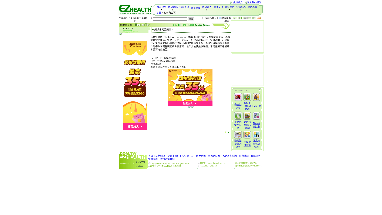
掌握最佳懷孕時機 (247, 106)
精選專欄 (195, 8)
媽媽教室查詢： (230, 156)
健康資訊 (173, 7)
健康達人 (207, 7)
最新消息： (161, 156)
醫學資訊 (184, 7)
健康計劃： (245, 156)
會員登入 (238, 2)
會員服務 (241, 7)
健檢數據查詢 (167, 159)
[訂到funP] (192, 107)
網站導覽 (252, 7)
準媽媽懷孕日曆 (238, 124)
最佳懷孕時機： (199, 156)
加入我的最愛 (254, 2)
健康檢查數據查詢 (256, 143)
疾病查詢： (154, 159)
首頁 (158, 12)
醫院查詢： (257, 156)
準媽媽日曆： (215, 156)
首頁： (151, 156)
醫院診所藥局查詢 (238, 143)
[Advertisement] (191, 113)
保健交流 (218, 7)
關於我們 (229, 7)
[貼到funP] (189, 107)
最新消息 (161, 7)
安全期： (186, 156)
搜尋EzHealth (211, 18)
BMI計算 (256, 106)
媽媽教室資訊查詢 (247, 124)
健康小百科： (174, 156)
